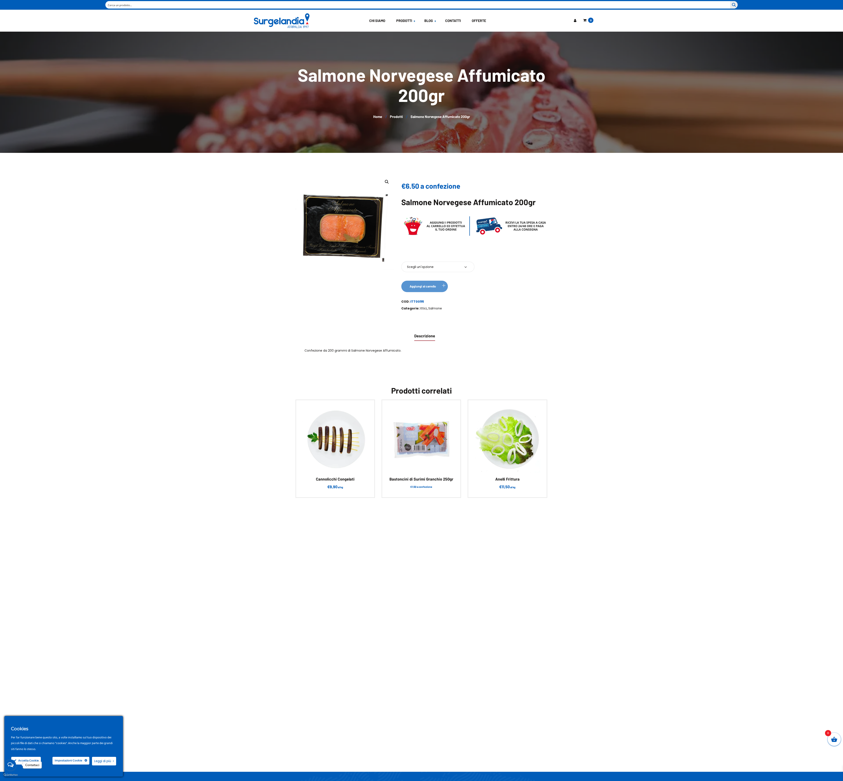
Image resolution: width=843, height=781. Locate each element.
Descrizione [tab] (424, 335)
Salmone (435, 308)
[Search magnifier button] (734, 5)
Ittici (423, 308)
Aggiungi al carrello (423, 286)
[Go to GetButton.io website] (11, 775)
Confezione (414, 253)
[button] (387, 182)
